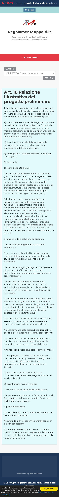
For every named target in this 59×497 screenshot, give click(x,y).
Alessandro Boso (39, 40)
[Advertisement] (30, 48)
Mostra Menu (31, 57)
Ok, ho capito (49, 489)
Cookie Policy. (42, 492)
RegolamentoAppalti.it (29, 32)
